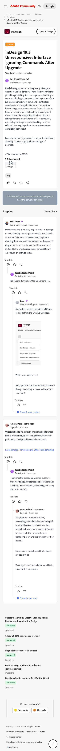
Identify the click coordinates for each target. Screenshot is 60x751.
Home (9, 14)
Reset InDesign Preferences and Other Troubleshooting (29, 449)
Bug (8, 175)
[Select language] (39, 6)
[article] (30, 243)
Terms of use (31, 731)
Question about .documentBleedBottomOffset (27, 678)
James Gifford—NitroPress (22, 423)
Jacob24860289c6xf (19, 79)
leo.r (22, 300)
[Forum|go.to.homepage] (23, 6)
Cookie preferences (14, 737)
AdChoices (13, 747)
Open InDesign (46, 31)
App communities (23, 14)
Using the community (15, 731)
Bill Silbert (15, 221)
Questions (11, 17)
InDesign (38, 14)
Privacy (42, 731)
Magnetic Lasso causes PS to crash (21, 650)
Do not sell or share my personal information (24, 742)
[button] (6, 7)
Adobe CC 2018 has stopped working (22, 635)
